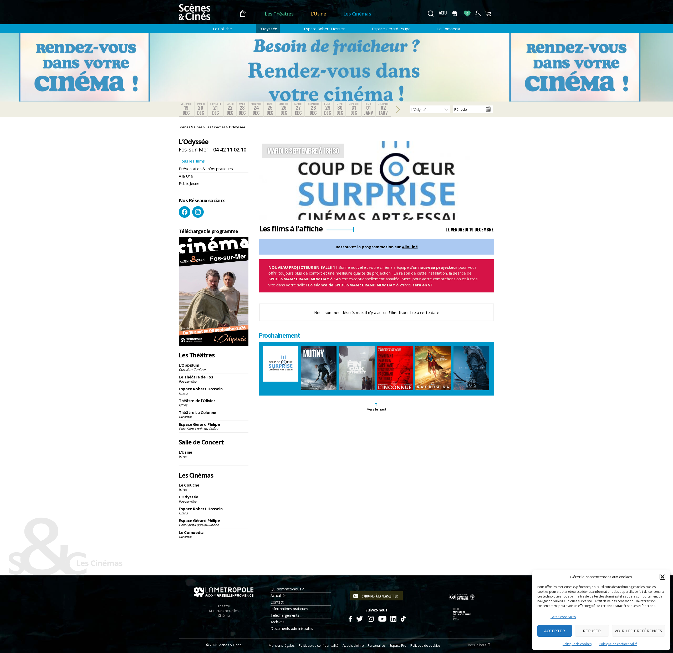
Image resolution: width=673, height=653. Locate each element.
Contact (277, 602)
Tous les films (192, 161)
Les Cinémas (357, 14)
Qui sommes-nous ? (287, 588)
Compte (477, 13)
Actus (442, 13)
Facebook (184, 212)
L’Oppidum (192, 367)
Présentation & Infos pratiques (206, 168)
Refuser (592, 630)
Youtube (382, 618)
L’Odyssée (267, 28)
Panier (488, 13)
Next (486, 180)
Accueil (243, 14)
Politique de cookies (577, 644)
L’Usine (318, 14)
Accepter (554, 630)
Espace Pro (398, 645)
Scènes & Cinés (229, 644)
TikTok (402, 618)
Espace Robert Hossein (324, 28)
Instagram (198, 212)
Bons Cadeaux (455, 13)
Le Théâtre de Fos (196, 379)
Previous (266, 180)
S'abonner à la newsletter (380, 596)
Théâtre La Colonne (197, 414)
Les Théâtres (279, 14)
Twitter (359, 618)
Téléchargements (285, 615)
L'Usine (185, 454)
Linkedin (393, 618)
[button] (662, 576)
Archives (277, 621)
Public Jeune (189, 183)
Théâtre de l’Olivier (197, 402)
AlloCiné (410, 246)
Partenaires (376, 645)
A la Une (186, 176)
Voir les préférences (638, 630)
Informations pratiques (289, 608)
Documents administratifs (292, 628)
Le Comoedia (448, 28)
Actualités (278, 595)
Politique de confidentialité (618, 644)
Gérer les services (563, 617)
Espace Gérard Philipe (391, 28)
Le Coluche (222, 28)
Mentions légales (281, 645)
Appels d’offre (353, 645)
